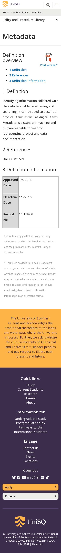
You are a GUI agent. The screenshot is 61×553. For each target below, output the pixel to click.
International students (30, 432)
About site (37, 544)
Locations (30, 461)
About (30, 402)
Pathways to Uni (31, 427)
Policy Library (20, 12)
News (31, 452)
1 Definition (18, 70)
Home (6, 12)
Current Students (30, 389)
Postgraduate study (30, 423)
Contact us (30, 448)
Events (30, 456)
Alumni (30, 398)
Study (30, 385)
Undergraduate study (30, 419)
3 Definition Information (27, 81)
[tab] (30, 20)
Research (30, 394)
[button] (30, 20)
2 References (19, 75)
